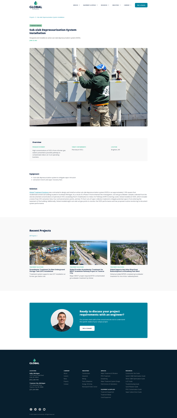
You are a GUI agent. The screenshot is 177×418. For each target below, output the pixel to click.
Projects (32, 17)
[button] (77, 5)
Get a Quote (141, 5)
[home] (36, 5)
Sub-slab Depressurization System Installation (50, 17)
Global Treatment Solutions (39, 192)
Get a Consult (87, 328)
